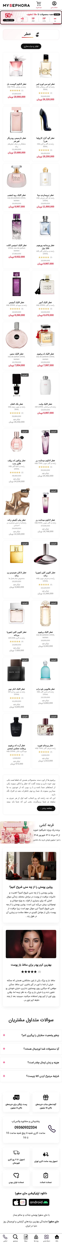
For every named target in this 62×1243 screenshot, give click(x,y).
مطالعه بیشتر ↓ (46, 808)
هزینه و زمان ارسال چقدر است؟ (43, 1063)
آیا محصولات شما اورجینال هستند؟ (41, 1049)
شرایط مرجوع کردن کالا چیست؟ (42, 1076)
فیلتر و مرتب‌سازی (31, 46)
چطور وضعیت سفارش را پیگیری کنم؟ (40, 1035)
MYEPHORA (16, 5)
